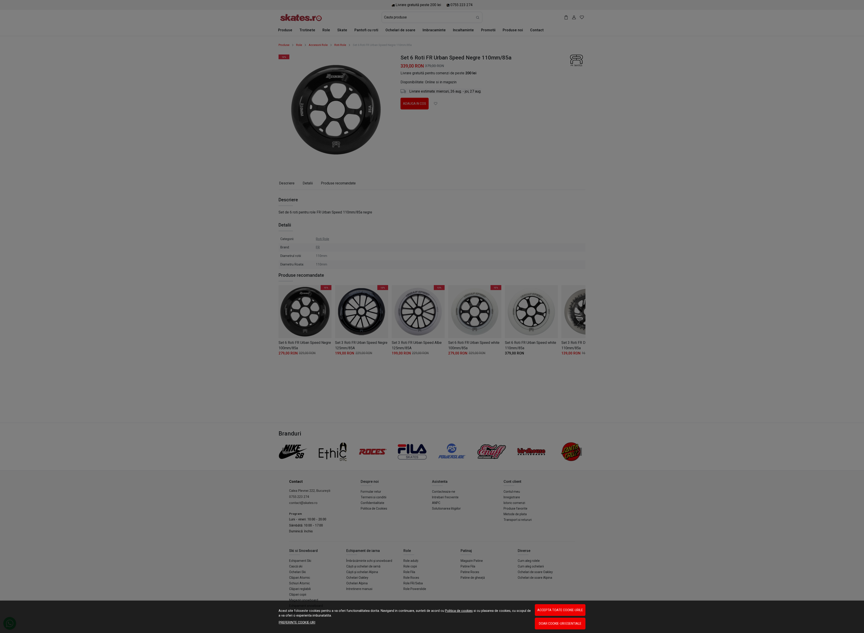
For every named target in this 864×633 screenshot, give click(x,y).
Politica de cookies (459, 611)
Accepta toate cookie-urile (560, 610)
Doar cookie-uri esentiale (560, 623)
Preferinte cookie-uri (297, 622)
